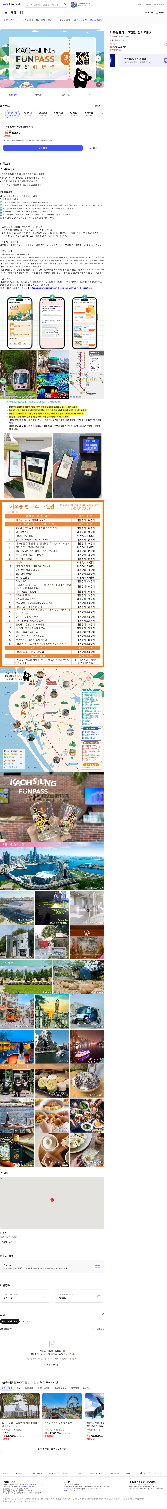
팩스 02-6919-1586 (71, 1486)
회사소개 (6, 1473)
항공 (6, 20)
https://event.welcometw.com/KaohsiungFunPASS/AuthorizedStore (61, 288)
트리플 (25, 1321)
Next (104, 1413)
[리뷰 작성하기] (102, 1314)
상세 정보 (92, 148)
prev (109, 60)
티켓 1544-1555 (83, 1484)
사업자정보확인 (30, 1486)
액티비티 (29, 1388)
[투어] (13, 12)
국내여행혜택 (96, 20)
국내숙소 (52, 20)
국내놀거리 (64, 20)
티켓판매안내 (114, 1473)
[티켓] (22, 12)
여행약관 (77, 1473)
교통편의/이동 (43, 1388)
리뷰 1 (91, 94)
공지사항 (128, 1473)
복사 (16, 1237)
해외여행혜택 (80, 20)
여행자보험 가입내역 (95, 1473)
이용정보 (65, 94)
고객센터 (141, 1473)
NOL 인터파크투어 (9, 1321)
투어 (19, 1388)
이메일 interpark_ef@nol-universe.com (143, 1486)
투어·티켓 (40, 20)
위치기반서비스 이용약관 (58, 1473)
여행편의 (75, 1388)
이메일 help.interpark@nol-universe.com (94, 1486)
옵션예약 (13, 94)
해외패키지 (27, 20)
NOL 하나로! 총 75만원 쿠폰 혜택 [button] (42, 4)
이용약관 (19, 1473)
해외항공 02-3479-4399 (73, 1489)
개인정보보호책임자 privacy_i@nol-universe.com (146, 1489)
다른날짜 (98, 106)
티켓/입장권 (7, 1388)
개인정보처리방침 (35, 1473)
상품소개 (39, 94)
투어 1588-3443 (70, 1484)
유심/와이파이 (60, 1388)
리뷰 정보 (123, 40)
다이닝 (86, 1388)
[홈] (6, 12)
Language (157, 1473)
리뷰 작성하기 (52, 1365)
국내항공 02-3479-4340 (92, 1489)
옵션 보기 (43, 148)
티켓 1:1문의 (78, 1490)
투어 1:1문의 (68, 1490)
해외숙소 (15, 20)
